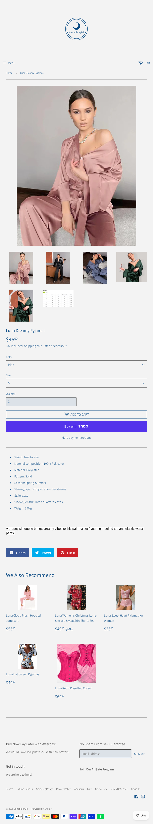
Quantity (10, 394)
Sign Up (139, 754)
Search (9, 789)
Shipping (30, 346)
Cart (147, 63)
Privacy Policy (63, 789)
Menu (11, 63)
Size (8, 375)
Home (9, 73)
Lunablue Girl (21, 808)
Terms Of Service (119, 789)
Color (9, 357)
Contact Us (101, 789)
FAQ (89, 789)
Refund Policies (25, 789)
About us (79, 789)
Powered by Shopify (41, 808)
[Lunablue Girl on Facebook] (136, 797)
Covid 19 (135, 789)
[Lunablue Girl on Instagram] (143, 797)
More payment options (76, 437)
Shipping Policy (44, 789)
